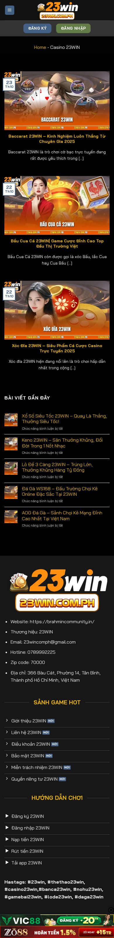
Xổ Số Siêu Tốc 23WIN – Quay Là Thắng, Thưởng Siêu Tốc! (64, 418)
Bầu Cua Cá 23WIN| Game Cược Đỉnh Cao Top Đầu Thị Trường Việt (57, 243)
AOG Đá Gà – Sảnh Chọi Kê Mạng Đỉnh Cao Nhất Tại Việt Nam (62, 515)
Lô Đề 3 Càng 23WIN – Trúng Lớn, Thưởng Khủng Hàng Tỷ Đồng (57, 467)
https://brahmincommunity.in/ (62, 621)
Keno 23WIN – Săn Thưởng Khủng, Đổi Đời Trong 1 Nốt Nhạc (62, 442)
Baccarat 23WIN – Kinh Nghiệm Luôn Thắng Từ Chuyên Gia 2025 (57, 139)
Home (40, 47)
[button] (9, 10)
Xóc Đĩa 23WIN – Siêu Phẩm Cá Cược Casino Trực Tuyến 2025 (57, 348)
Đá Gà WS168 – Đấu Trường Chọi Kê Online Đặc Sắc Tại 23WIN (60, 491)
